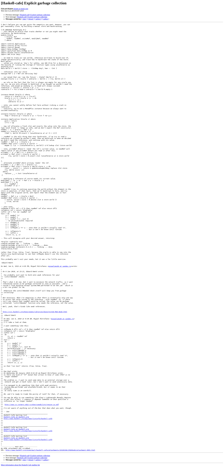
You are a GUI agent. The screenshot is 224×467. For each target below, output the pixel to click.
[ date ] (24, 19)
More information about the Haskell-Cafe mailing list (20, 465)
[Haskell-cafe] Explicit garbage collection (35, 15)
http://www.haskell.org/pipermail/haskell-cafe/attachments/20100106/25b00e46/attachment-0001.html (50, 450)
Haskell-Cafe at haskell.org (16, 417)
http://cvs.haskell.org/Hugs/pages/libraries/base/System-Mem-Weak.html (35, 312)
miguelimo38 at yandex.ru (60, 266)
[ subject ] (38, 19)
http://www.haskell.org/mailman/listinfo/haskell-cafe (28, 418)
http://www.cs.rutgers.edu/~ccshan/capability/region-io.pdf (32, 404)
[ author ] (45, 19)
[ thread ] (30, 19)
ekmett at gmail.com (20, 9)
